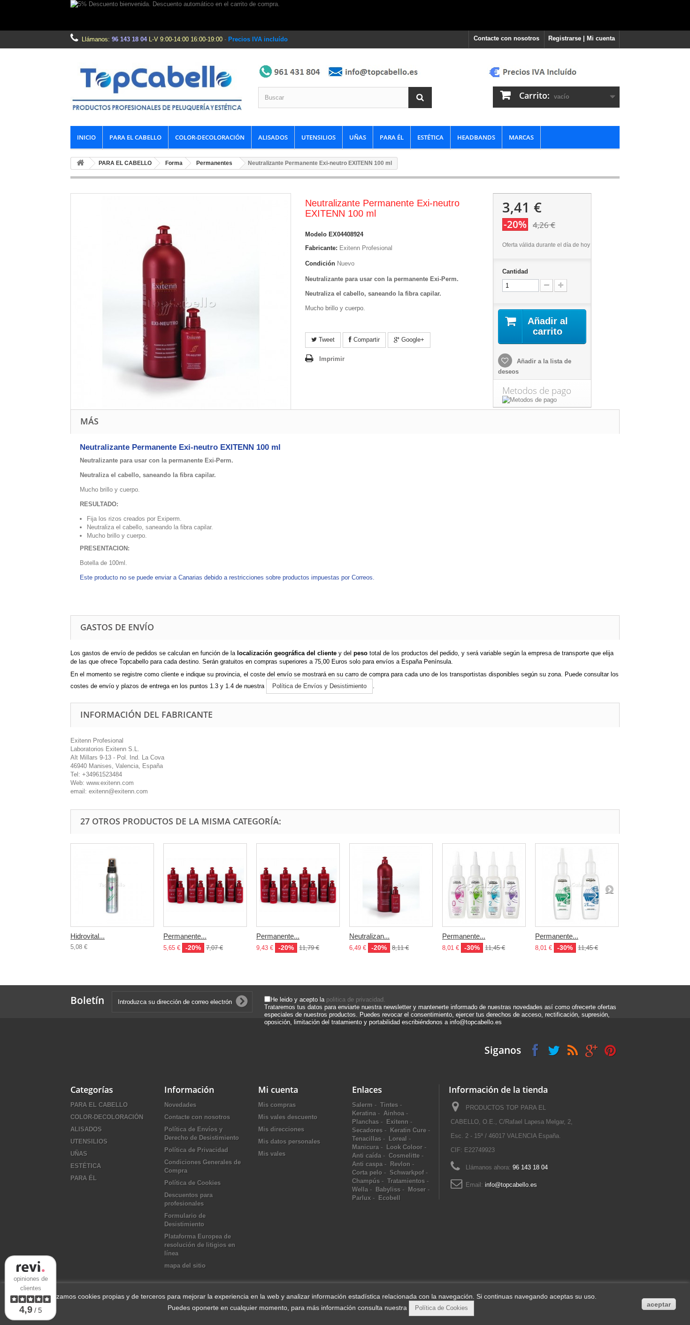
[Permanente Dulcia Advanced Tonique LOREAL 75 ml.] (577, 885)
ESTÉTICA (430, 137)
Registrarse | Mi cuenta (581, 38)
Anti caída (366, 1155)
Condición (320, 263)
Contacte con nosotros (506, 38)
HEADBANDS (476, 137)
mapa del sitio (185, 1265)
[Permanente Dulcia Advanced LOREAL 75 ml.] (484, 885)
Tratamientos (406, 1180)
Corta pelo (367, 1172)
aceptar (659, 1304)
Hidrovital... (87, 936)
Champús (366, 1180)
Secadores (367, 1130)
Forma (174, 163)
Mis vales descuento (287, 1117)
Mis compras (277, 1104)
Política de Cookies (192, 1182)
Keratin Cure (408, 1130)
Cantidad (515, 271)
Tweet (326, 339)
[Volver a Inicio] (80, 163)
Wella (360, 1189)
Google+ (411, 339)
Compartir (366, 339)
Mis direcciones (281, 1129)
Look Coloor (404, 1147)
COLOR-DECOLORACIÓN (210, 137)
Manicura (365, 1147)
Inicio (86, 137)
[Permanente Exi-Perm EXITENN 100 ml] (205, 885)
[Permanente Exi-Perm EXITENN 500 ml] (298, 885)
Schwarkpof (407, 1172)
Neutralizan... (369, 936)
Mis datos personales (289, 1141)
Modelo (316, 234)
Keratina (364, 1113)
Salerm (362, 1104)
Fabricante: (321, 247)
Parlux (361, 1197)
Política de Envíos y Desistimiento (319, 686)
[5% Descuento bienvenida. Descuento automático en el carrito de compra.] (345, 15)
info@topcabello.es (511, 1184)
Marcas (521, 137)
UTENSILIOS (318, 137)
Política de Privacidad (196, 1149)
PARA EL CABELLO (135, 137)
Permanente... (185, 936)
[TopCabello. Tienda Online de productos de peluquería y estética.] (157, 87)
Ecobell (389, 1197)
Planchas (365, 1121)
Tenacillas (366, 1138)
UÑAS (357, 137)
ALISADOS (273, 137)
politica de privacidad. (355, 999)
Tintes (389, 1104)
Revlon (400, 1164)
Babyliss (388, 1189)
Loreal (398, 1138)
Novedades (180, 1104)
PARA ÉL (392, 137)
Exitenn (397, 1121)
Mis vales (271, 1153)
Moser (417, 1189)
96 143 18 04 (129, 39)
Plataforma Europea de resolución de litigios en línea (199, 1245)
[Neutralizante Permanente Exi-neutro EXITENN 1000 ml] (391, 885)
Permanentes (214, 163)
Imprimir (332, 358)
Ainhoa (393, 1113)
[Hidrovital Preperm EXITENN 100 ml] (112, 885)
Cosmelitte (404, 1155)
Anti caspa (367, 1164)
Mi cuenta (278, 1089)
